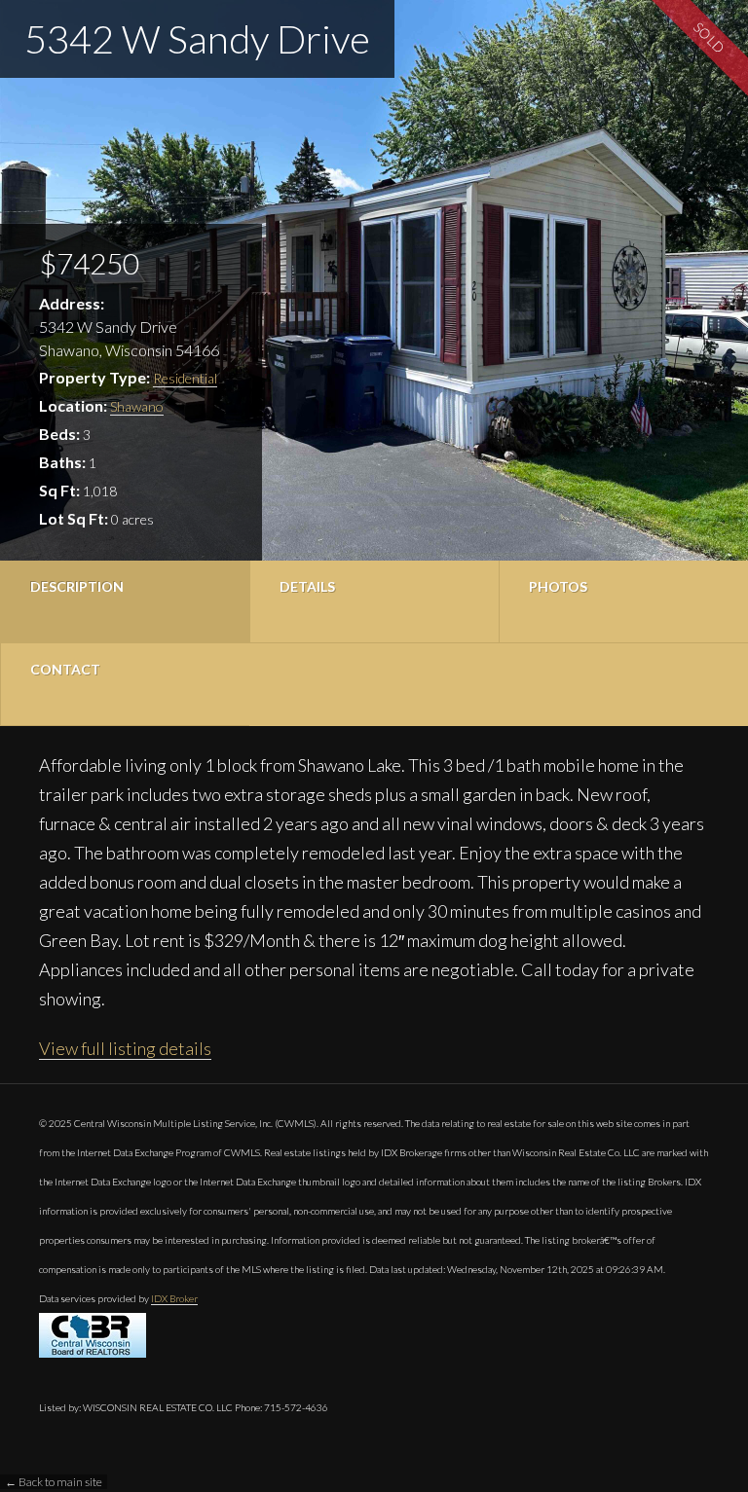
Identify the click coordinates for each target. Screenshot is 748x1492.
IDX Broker (174, 1298)
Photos (558, 586)
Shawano (137, 406)
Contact (65, 669)
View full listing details (125, 1048)
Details (307, 586)
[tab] (124, 602)
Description (77, 586)
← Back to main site (53, 1481)
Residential (185, 378)
